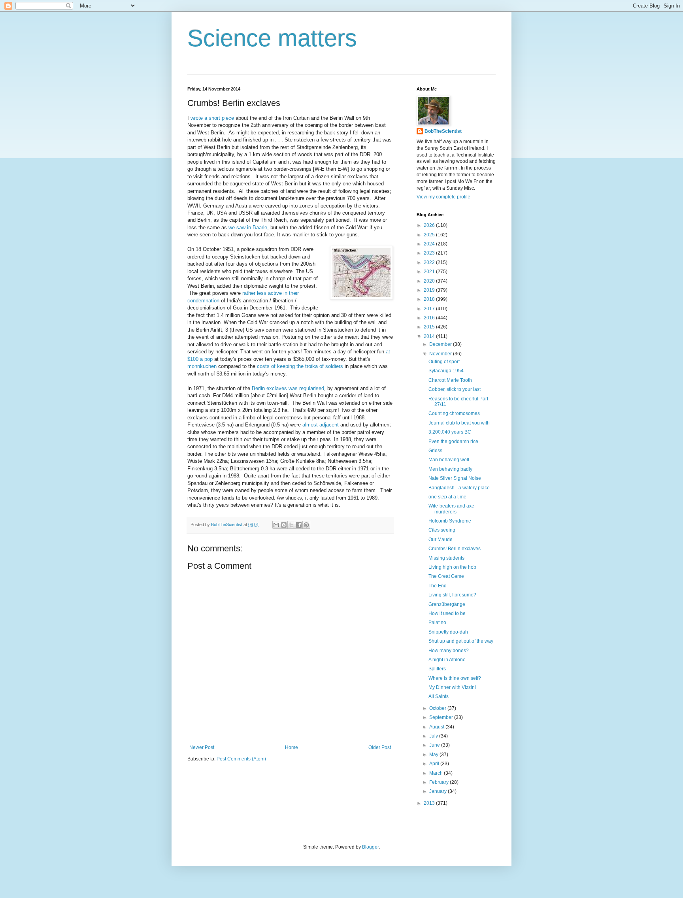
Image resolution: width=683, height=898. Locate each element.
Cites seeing (441, 530)
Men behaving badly (450, 469)
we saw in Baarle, (248, 227)
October (438, 708)
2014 (430, 336)
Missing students (446, 558)
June (435, 745)
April (434, 763)
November (441, 354)
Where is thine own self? (454, 678)
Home (291, 747)
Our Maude (440, 539)
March (436, 773)
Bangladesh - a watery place (459, 488)
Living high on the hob (452, 567)
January (438, 791)
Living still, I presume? (452, 595)
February (439, 782)
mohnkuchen (202, 366)
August (437, 727)
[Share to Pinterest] (306, 525)
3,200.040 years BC (449, 432)
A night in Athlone (447, 659)
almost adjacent (320, 425)
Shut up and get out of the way (460, 641)
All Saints (438, 696)
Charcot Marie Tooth (450, 380)
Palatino (437, 622)
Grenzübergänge (446, 604)
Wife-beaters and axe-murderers (452, 508)
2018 (430, 299)
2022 (430, 262)
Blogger (370, 847)
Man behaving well (448, 459)
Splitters (437, 669)
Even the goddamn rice (453, 441)
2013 (430, 803)
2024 (430, 244)
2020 (430, 281)
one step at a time (447, 497)
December (441, 344)
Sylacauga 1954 (446, 371)
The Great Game (446, 576)
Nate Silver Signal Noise (454, 478)
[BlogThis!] (284, 525)
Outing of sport (444, 361)
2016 (430, 318)
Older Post (379, 747)
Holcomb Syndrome (449, 521)
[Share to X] (291, 525)
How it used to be (447, 613)
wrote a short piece (212, 118)
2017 (430, 308)
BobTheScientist (443, 131)
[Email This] (276, 525)
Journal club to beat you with (459, 423)
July (434, 736)
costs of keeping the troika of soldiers (300, 366)
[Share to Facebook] (299, 525)
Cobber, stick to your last (454, 389)
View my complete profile (443, 197)
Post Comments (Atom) (241, 759)
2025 (430, 235)
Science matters (272, 38)
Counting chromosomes (454, 413)
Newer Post (201, 747)
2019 (430, 290)
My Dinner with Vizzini (452, 687)
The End (437, 586)
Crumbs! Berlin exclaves (454, 548)
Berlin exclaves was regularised (288, 388)
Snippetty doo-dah (448, 632)
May (434, 754)
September (441, 717)
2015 (430, 327)
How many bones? (448, 650)
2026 (430, 225)
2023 (430, 253)
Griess (435, 450)
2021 (430, 271)
